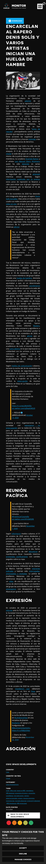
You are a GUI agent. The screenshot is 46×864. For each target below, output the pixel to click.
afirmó (16, 227)
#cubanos (16, 723)
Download (17, 21)
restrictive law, (10, 801)
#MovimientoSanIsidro (21, 728)
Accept (23, 848)
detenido (25, 164)
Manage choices (23, 859)
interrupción (22, 381)
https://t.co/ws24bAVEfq (21, 406)
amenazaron (11, 589)
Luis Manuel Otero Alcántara (27, 161)
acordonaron (34, 286)
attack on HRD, (21, 791)
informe (9, 610)
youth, (8, 791)
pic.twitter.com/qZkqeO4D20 (23, 408)
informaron (16, 533)
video (11, 581)
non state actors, (19, 796)
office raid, (13, 791)
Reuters (36, 326)
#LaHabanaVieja (20, 718)
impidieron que (22, 689)
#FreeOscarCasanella (20, 516)
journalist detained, (21, 801)
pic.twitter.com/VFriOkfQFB (23, 519)
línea (33, 691)
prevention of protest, (21, 793)
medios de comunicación (22, 366)
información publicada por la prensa (23, 179)
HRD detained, (10, 793)
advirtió (28, 101)
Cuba (7, 772)
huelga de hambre (24, 278)
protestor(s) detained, (33, 801)
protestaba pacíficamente (17, 556)
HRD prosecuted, (22, 803)
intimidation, (29, 791)
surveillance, (9, 796)
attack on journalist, (12, 798)
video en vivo (11, 204)
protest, (20, 798)
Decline (23, 854)
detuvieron (33, 551)
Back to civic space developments (20, 815)
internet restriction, (29, 798)
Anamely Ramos (32, 159)
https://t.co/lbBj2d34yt (21, 730)
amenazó (36, 174)
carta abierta (15, 349)
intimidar (32, 139)
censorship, (31, 793)
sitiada (8, 154)
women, (26, 796)
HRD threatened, (11, 803)
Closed (8, 778)
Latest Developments (12, 784)
